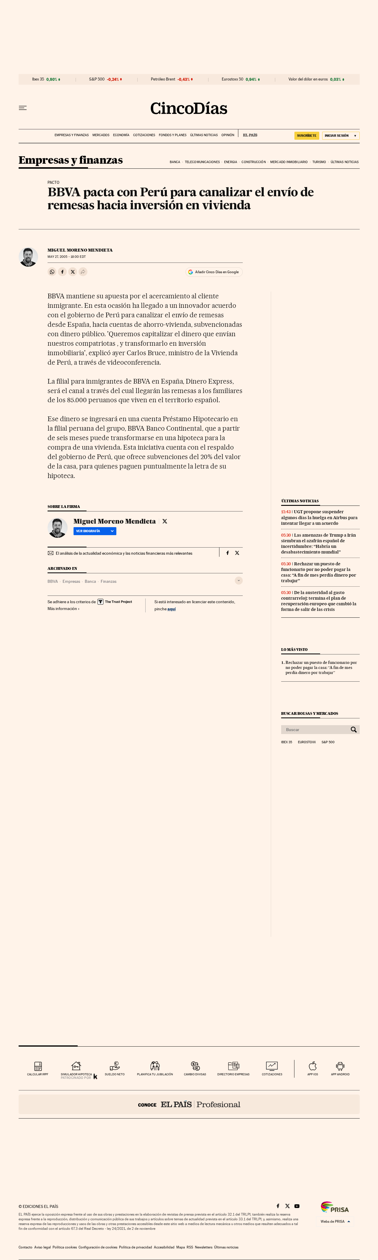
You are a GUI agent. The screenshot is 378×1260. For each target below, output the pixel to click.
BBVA (53, 581)
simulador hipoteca (76, 1074)
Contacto (25, 1247)
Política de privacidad (135, 1247)
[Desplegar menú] (23, 108)
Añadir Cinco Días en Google (217, 272)
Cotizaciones (144, 135)
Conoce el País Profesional (189, 1104)
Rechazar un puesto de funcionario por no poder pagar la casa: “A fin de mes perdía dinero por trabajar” (318, 572)
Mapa (180, 1247)
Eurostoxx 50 (232, 79)
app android (340, 1074)
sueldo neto (115, 1074)
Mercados (100, 135)
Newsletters (203, 1247)
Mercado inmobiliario (289, 162)
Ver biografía (88, 531)
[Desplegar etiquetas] (239, 581)
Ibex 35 (38, 79)
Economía (121, 135)
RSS (190, 1247)
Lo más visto (294, 649)
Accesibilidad (164, 1247)
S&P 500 (97, 79)
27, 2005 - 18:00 (66, 257)
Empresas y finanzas (72, 135)
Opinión (227, 135)
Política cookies (65, 1247)
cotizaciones (272, 1074)
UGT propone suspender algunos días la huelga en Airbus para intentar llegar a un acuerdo (319, 517)
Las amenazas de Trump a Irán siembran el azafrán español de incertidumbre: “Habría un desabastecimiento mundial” (318, 543)
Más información (62, 608)
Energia (230, 162)
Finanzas (108, 581)
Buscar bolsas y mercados (309, 713)
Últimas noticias (204, 135)
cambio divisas (195, 1074)
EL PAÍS (247, 133)
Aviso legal (42, 1247)
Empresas (71, 581)
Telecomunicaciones (202, 162)
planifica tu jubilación (155, 1074)
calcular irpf (37, 1074)
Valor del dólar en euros (308, 79)
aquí (171, 608)
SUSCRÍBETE (307, 135)
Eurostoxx (307, 742)
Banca (175, 162)
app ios (312, 1074)
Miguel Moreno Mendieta (80, 250)
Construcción (253, 162)
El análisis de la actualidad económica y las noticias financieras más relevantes (124, 553)
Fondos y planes (172, 135)
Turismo (319, 162)
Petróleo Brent (163, 79)
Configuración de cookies (98, 1247)
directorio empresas (233, 1074)
